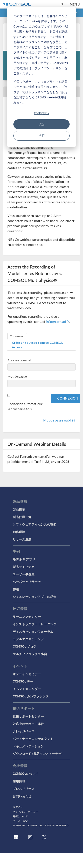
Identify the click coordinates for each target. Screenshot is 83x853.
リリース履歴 (22, 539)
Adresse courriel (19, 360)
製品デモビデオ (24, 566)
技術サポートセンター (28, 716)
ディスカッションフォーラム (33, 631)
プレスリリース (24, 788)
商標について (20, 816)
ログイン (18, 807)
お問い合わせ (22, 796)
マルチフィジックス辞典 (30, 654)
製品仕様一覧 (22, 517)
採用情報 (19, 781)
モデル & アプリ (24, 559)
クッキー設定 (20, 821)
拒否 (41, 135)
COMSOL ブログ (24, 646)
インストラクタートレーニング (35, 624)
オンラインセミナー (27, 674)
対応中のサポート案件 (28, 724)
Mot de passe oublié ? (59, 420)
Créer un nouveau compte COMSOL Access (37, 345)
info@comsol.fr (57, 321)
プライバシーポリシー (25, 811)
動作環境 (19, 532)
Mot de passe (17, 376)
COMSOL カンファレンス (31, 696)
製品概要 (19, 509)
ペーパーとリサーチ (27, 581)
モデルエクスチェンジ (28, 639)
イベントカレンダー (27, 689)
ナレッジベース (24, 731)
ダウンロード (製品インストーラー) (38, 753)
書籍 (16, 589)
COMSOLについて (26, 773)
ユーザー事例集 (24, 574)
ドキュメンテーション (28, 746)
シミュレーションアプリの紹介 (35, 596)
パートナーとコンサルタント (33, 738)
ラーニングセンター (27, 616)
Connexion (17, 336)
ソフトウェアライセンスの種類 (35, 524)
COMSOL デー (23, 681)
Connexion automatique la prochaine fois (25, 406)
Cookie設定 (41, 113)
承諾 (41, 124)
